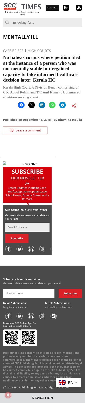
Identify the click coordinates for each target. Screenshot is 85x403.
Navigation (42, 398)
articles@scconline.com (58, 307)
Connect (52, 7)
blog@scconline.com (15, 307)
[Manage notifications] (8, 395)
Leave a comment (28, 130)
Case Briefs (13, 50)
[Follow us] (8, 249)
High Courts (39, 50)
